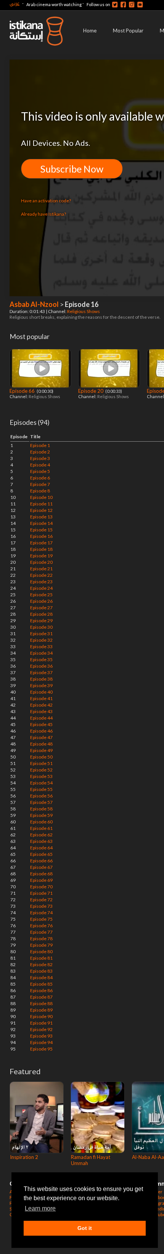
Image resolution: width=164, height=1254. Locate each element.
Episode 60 (41, 822)
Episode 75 (41, 919)
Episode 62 (41, 835)
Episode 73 (41, 906)
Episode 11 (41, 504)
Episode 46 (41, 731)
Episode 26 (41, 601)
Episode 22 (41, 575)
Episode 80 (41, 951)
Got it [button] (84, 1228)
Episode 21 (41, 568)
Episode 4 (40, 465)
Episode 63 (41, 841)
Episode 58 (41, 809)
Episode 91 (41, 1023)
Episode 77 (41, 932)
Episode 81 (41, 958)
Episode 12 (41, 510)
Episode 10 (41, 497)
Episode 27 (41, 607)
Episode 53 (41, 776)
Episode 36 (41, 666)
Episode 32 (41, 640)
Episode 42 (41, 705)
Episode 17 (41, 542)
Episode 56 (41, 796)
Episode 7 (40, 484)
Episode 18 (41, 549)
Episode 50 (41, 757)
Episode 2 (40, 452)
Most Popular (128, 30)
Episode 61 (41, 828)
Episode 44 (41, 718)
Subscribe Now (71, 168)
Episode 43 (41, 711)
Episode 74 (41, 912)
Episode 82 (41, 964)
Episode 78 (41, 938)
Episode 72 (41, 899)
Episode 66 (23, 391)
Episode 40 (41, 692)
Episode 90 (41, 1016)
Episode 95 (41, 1049)
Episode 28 (41, 614)
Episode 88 (41, 1003)
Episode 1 (40, 445)
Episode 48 (41, 744)
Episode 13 (41, 517)
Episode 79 (41, 945)
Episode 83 (41, 971)
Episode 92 (41, 1029)
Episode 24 (41, 588)
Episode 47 (41, 737)
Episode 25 (41, 594)
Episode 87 (41, 997)
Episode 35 (41, 659)
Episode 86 (41, 990)
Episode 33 (41, 646)
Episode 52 (41, 770)
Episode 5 (40, 471)
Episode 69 (41, 880)
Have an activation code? (46, 200)
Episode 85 (41, 984)
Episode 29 (41, 620)
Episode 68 (41, 873)
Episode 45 (41, 724)
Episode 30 (41, 627)
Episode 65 (41, 854)
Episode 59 (41, 815)
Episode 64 (41, 848)
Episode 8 (40, 491)
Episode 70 (41, 886)
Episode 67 (41, 867)
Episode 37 (41, 672)
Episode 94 (41, 1042)
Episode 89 (41, 1010)
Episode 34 (41, 653)
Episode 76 (41, 925)
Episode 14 (41, 523)
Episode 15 (41, 530)
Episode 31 (41, 633)
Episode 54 (41, 783)
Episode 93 (41, 1036)
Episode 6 (40, 478)
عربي (14, 3)
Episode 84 (41, 977)
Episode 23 (41, 581)
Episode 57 (41, 802)
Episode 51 (41, 763)
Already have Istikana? (43, 214)
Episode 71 (41, 893)
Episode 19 (41, 555)
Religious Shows (84, 311)
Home (89, 30)
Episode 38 (41, 679)
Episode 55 (41, 789)
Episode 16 (41, 536)
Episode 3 (40, 458)
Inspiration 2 (24, 1157)
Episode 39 (41, 685)
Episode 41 (41, 698)
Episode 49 (41, 750)
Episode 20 (91, 391)
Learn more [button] (40, 1208)
